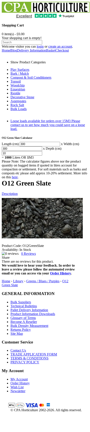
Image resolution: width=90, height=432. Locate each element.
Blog (13, 50)
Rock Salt (17, 105)
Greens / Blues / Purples (42, 281)
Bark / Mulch (19, 73)
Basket (50, 50)
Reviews (28, 253)
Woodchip (17, 85)
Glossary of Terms (23, 318)
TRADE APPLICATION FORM (33, 354)
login (40, 46)
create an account (60, 46)
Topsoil (15, 81)
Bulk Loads (18, 109)
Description (10, 194)
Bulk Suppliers (20, 302)
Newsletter (17, 391)
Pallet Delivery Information (29, 310)
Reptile (15, 93)
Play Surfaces (19, 69)
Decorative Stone (22, 97)
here (15, 177)
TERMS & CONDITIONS (29, 358)
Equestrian (17, 89)
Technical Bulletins (23, 306)
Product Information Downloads (32, 314)
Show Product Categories (28, 62)
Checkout (62, 50)
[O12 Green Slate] (42, 218)
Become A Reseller (23, 322)
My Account (19, 379)
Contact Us (18, 350)
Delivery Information (31, 50)
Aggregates (18, 101)
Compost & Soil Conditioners (30, 77)
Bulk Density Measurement (29, 326)
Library (18, 281)
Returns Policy (20, 329)
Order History (60, 273)
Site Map (16, 333)
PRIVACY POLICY (24, 362)
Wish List (17, 387)
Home (6, 50)
